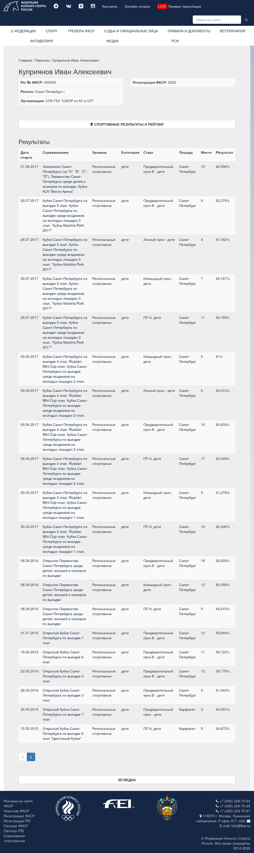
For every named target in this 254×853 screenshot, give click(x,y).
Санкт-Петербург (187, 169)
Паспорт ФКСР (16, 825)
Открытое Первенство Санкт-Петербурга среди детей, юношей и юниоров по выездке (64, 568)
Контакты (109, 6)
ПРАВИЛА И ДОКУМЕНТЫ (189, 30)
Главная (25, 60)
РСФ (175, 40)
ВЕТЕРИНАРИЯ (232, 30)
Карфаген (187, 709)
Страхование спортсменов (14, 838)
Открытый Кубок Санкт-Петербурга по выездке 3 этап (63, 695)
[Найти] (246, 19)
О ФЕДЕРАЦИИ (23, 30)
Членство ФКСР (16, 810)
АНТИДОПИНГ (42, 40)
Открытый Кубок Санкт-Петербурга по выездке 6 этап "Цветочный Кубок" (63, 733)
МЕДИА (112, 40)
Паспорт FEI (14, 830)
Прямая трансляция (179, 6)
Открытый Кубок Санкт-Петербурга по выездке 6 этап (63, 656)
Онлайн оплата (137, 6)
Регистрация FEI (17, 820)
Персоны (42, 60)
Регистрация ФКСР (19, 815)
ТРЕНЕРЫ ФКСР (81, 30)
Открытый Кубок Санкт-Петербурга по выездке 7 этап (63, 637)
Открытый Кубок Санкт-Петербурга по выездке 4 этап (63, 675)
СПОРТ (52, 30)
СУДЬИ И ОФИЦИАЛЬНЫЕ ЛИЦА (131, 30)
